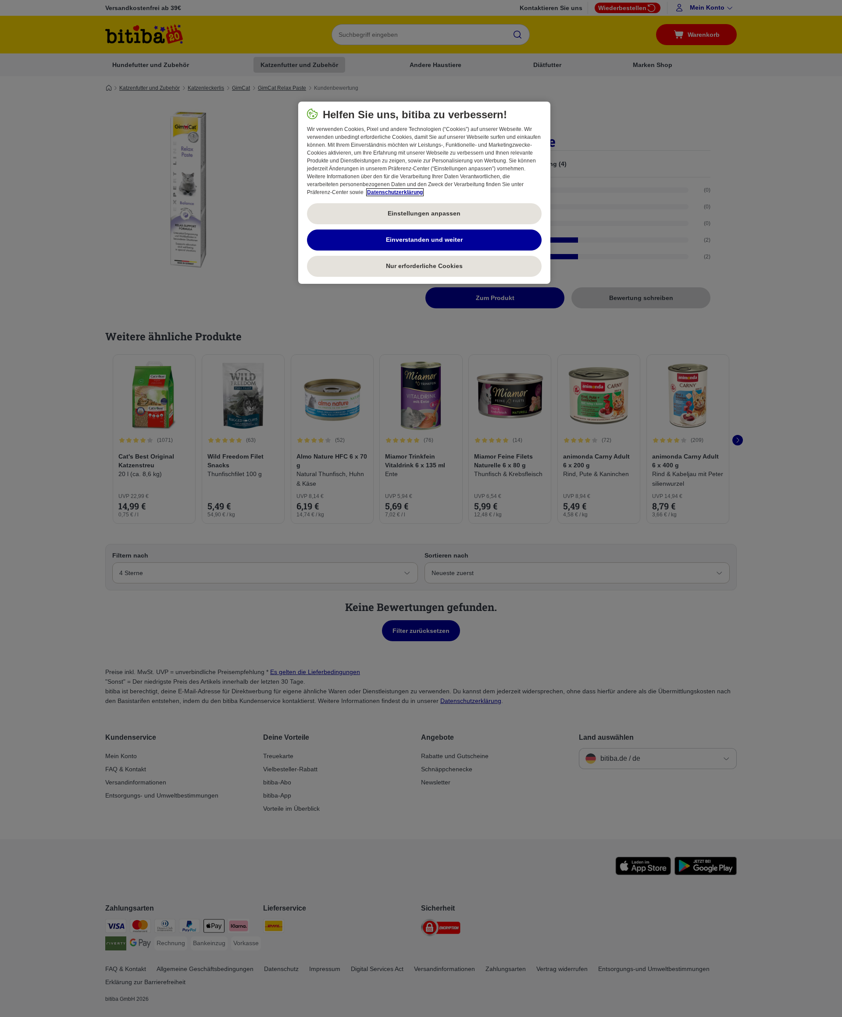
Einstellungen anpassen (424, 213)
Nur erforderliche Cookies (424, 265)
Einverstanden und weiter (424, 239)
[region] (424, 193)
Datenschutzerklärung (395, 192)
